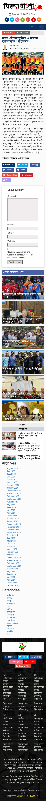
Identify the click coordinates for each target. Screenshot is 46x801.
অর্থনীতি (10, 601)
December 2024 (14, 524)
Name (10, 224)
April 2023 (11, 580)
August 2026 (12, 468)
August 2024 (12, 535)
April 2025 (11, 513)
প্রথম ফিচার (11, 620)
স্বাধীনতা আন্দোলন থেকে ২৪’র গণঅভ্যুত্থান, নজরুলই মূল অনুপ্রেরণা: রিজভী (20, 344)
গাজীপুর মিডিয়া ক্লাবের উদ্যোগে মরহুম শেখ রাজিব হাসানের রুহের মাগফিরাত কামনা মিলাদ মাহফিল (29, 447)
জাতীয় (25, 32)
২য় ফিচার (10, 595)
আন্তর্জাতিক (11, 604)
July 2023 (11, 571)
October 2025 (13, 496)
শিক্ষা (8, 634)
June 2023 (11, 574)
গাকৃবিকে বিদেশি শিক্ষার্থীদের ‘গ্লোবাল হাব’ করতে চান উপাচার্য (30, 435)
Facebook (9, 164)
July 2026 (11, 471)
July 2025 (11, 504)
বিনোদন (9, 626)
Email (10, 233)
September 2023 (14, 566)
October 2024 (13, 530)
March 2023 (12, 583)
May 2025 (11, 510)
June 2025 (11, 507)
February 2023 (13, 585)
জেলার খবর (11, 612)
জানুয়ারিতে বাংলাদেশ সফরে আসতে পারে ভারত (22, 295)
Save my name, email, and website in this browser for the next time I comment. (20, 255)
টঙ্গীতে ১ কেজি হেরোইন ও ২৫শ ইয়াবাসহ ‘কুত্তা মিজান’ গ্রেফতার (29, 458)
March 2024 (12, 549)
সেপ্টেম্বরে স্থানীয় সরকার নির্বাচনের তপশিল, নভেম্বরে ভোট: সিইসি (23, 320)
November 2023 (14, 560)
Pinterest (27, 175)
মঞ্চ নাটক (10, 629)
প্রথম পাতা (9, 33)
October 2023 (13, 563)
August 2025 (12, 502)
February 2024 (13, 552)
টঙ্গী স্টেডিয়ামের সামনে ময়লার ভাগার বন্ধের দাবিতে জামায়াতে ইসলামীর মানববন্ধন (8, 687)
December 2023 (14, 557)
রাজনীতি (10, 631)
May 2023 (11, 577)
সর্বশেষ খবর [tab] (23, 425)
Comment (12, 196)
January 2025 (12, 521)
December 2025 (14, 491)
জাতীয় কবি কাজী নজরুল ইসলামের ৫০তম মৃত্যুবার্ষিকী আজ (22, 417)
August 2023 (12, 569)
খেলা (20, 32)
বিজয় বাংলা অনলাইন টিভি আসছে (8, 706)
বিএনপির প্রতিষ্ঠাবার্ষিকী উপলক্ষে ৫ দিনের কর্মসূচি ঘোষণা (22, 395)
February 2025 (13, 518)
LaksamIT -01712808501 (28, 796)
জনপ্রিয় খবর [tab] (23, 429)
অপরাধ (9, 598)
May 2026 (11, 477)
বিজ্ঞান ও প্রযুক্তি (12, 623)
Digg (36, 164)
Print (7, 180)
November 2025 (14, 493)
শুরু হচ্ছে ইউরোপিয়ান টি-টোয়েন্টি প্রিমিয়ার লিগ (22, 370)
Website (11, 241)
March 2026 (12, 482)
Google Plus (11, 175)
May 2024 (11, 543)
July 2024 (11, 538)
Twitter (23, 164)
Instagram (17, 661)
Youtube (31, 661)
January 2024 (12, 555)
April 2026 (11, 479)
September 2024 (14, 532)
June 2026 (11, 474)
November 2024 (14, 527)
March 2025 (12, 516)
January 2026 (12, 488)
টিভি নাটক (10, 615)
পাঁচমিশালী (11, 617)
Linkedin (9, 170)
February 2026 (13, 485)
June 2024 (11, 541)
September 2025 (14, 499)
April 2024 (11, 546)
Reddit (22, 170)
